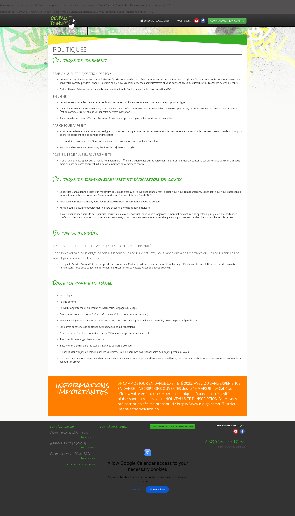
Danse (95, 31)
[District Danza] (60, 20)
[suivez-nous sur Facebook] (203, 21)
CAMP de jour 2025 (143, 31)
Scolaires (114, 31)
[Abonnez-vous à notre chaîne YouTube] (196, 21)
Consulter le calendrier (156, 20)
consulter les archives (81, 464)
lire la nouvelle (88, 437)
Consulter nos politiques (230, 425)
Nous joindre (184, 20)
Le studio (76, 31)
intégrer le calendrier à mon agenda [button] (172, 426)
